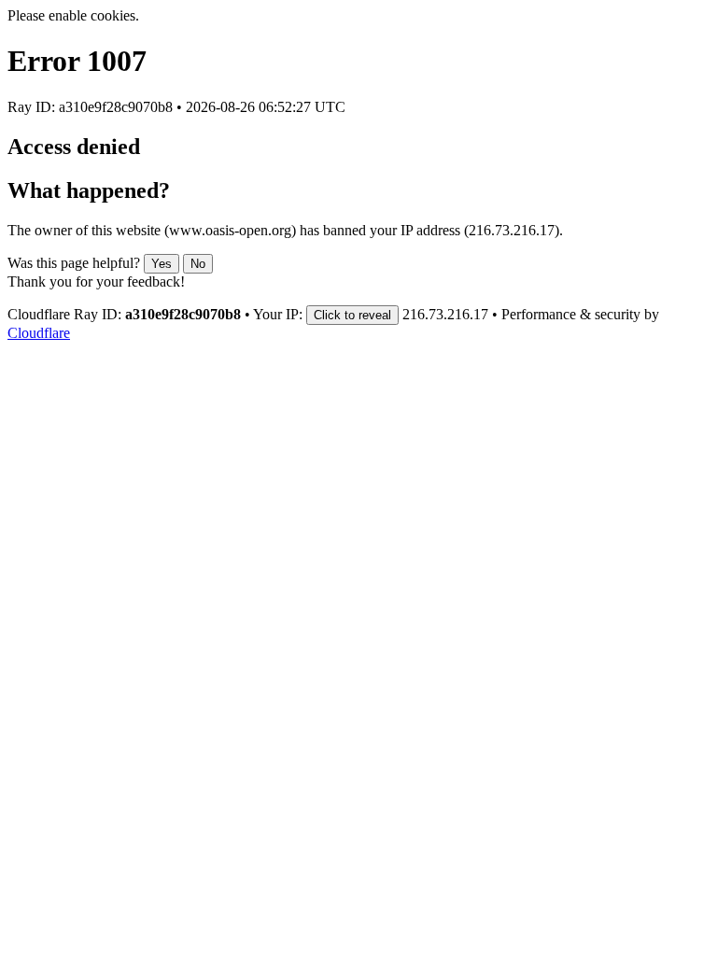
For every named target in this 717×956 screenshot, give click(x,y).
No (197, 264)
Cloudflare (38, 333)
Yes (161, 264)
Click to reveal (352, 315)
